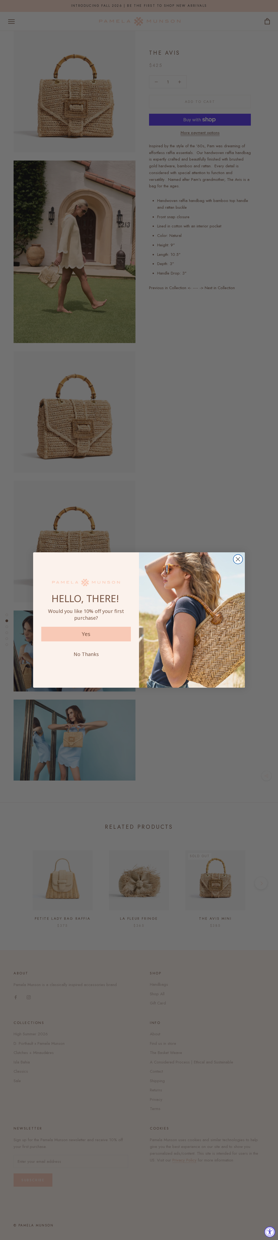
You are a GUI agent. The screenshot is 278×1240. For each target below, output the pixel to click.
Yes (86, 634)
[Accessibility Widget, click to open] (269, 1231)
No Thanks (86, 654)
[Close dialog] (238, 559)
